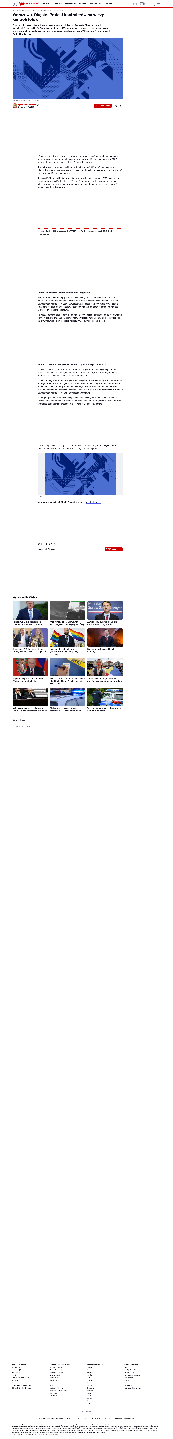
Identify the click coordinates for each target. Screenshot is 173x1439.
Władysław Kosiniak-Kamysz (59, 1390)
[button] (142, 3)
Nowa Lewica (128, 1383)
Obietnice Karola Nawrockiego (21, 1385)
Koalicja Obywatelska (131, 1370)
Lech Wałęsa (54, 1393)
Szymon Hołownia (55, 1383)
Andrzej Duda (54, 1378)
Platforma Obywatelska (131, 1372)
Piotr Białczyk (30, 105)
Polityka (109, 4)
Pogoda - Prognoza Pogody (21, 1378)
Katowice (90, 1398)
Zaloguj (150, 4)
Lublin (89, 1403)
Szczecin (90, 1380)
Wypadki (15, 1380)
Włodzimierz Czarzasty (57, 1388)
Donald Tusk (53, 1380)
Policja (14, 1375)
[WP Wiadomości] (31, 4)
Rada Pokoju (16, 1372)
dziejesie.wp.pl (93, 502)
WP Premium (70, 4)
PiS (125, 1367)
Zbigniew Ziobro (55, 1375)
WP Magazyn (16, 1367)
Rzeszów (90, 1401)
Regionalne (95, 4)
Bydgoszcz (90, 1388)
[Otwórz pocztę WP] (135, 4)
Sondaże (15, 1383)
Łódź (88, 1378)
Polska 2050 (128, 1385)
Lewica (126, 1380)
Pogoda (82, 4)
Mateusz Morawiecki (56, 1370)
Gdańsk (89, 1385)
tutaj (56, 1434)
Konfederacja (128, 1378)
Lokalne (89, 1367)
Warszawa (90, 1370)
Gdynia (89, 1393)
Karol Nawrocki (54, 1396)
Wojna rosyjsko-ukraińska (20, 1370)
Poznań (89, 1383)
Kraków (89, 1375)
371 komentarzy (104, 106)
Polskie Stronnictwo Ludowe (133, 1375)
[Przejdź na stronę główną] (15, 5)
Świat (57, 4)
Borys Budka (53, 1385)
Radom (89, 1396)
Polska (46, 4)
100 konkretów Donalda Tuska (21, 1388)
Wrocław (90, 1372)
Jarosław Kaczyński (56, 1367)
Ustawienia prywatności (123, 1418)
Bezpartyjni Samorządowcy (133, 1388)
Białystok (90, 1390)
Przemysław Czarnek (56, 1372)
